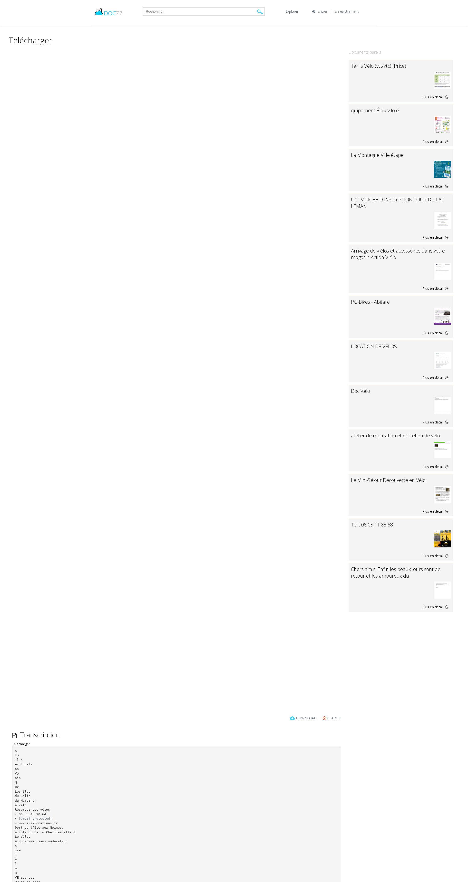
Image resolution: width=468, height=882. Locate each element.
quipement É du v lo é (375, 110)
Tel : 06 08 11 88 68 (372, 524)
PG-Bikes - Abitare (370, 302)
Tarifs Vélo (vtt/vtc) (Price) (378, 66)
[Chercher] (260, 11)
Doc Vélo (360, 391)
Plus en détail (433, 97)
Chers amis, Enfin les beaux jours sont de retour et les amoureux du (395, 572)
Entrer (322, 11)
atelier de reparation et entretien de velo (395, 435)
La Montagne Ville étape (377, 155)
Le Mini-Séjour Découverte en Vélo (388, 480)
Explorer (291, 11)
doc (113, 13)
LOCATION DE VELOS (374, 346)
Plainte (333, 718)
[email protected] (35, 818)
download (306, 718)
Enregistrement (347, 11)
